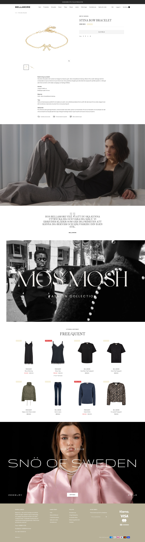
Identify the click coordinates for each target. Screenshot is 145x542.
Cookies (71, 522)
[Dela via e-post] (90, 36)
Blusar (71, 7)
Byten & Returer (54, 515)
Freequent (29, 369)
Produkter (46, 7)
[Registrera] (106, 516)
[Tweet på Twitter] (87, 36)
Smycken (53, 7)
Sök (113, 7)
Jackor (77, 7)
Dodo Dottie (87, 412)
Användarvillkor (73, 517)
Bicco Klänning (29, 371)
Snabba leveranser (45, 116)
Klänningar (84, 7)
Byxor (60, 7)
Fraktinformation (54, 517)
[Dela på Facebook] (83, 36)
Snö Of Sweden (83, 16)
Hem (40, 7)
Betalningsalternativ (74, 520)
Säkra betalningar (77, 116)
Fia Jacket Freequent (116, 412)
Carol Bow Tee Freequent (87, 371)
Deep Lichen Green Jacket (29, 412)
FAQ (51, 512)
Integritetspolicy (73, 515)
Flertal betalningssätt (61, 116)
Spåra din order (102, 7)
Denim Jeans (58, 412)
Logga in (118, 7)
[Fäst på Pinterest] (85, 36)
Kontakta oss (92, 7)
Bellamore (87, 369)
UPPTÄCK (72, 170)
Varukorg (126, 7)
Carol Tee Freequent (116, 371)
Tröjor (65, 7)
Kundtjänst (18, 528)
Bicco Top (57, 371)
